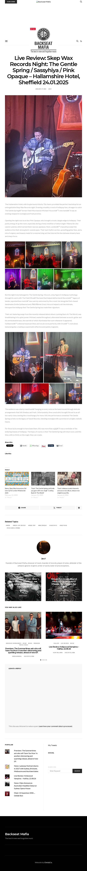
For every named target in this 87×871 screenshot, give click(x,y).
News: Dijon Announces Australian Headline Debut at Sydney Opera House (25, 785)
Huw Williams (58, 652)
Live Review (65, 643)
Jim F (50, 89)
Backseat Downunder (13, 643)
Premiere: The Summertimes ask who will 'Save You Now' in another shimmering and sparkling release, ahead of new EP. (26, 755)
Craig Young (70, 590)
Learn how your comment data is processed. (55, 726)
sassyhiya (53, 525)
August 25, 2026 (29, 656)
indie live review (19, 525)
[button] (81, 41)
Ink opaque (43, 525)
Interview (20, 577)
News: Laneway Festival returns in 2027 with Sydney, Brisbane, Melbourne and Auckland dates (26, 768)
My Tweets (52, 745)
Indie (8, 525)
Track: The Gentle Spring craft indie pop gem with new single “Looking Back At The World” (42, 490)
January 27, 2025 (40, 89)
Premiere (37, 643)
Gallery (56, 643)
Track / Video (23, 645)
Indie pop (32, 525)
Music (27, 577)
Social (51, 753)
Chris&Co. (48, 862)
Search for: (52, 767)
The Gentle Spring (14, 528)
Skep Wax (63, 525)
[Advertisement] (43, 20)
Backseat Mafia (17, 834)
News (67, 577)
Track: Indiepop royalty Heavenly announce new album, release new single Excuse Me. (68, 490)
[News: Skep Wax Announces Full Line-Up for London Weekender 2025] (17, 478)
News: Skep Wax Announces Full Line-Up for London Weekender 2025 (15, 490)
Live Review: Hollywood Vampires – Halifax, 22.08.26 (64, 648)
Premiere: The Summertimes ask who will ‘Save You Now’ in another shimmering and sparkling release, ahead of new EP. (23, 650)
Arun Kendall (17, 656)
